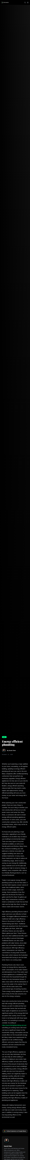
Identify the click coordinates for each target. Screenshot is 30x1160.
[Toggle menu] (28, 2)
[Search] (25, 2)
